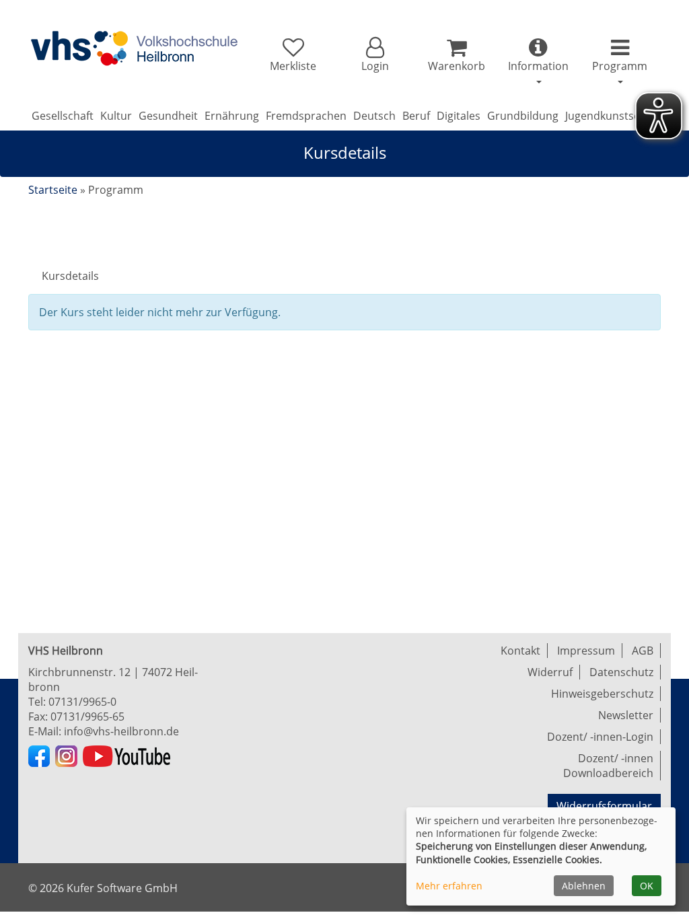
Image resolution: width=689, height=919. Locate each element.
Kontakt (520, 650)
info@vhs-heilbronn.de (121, 731)
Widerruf (550, 672)
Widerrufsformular (604, 806)
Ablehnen (584, 885)
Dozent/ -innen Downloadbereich (608, 765)
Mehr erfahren (449, 885)
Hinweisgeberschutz (602, 693)
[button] (374, 55)
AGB (642, 650)
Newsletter (625, 715)
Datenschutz (621, 672)
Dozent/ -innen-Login (600, 736)
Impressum (586, 650)
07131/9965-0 (82, 701)
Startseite (52, 189)
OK (646, 885)
